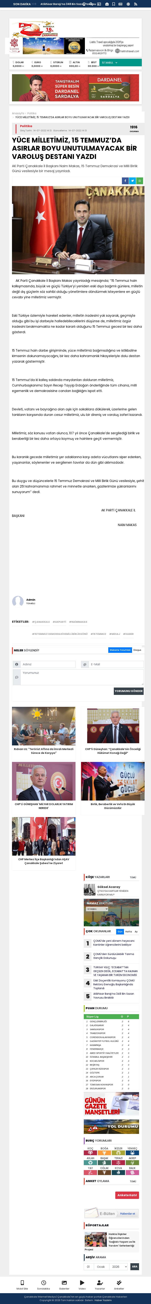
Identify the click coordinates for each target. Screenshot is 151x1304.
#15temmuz (98, 634)
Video (82, 1288)
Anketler (119, 1288)
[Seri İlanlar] (113, 4)
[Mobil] (84, 4)
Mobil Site (22, 1288)
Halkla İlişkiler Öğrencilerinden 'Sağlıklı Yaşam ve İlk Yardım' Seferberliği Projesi (110, 1241)
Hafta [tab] (128, 931)
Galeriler (64, 1288)
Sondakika (43, 1288)
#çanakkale (41, 622)
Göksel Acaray (108, 887)
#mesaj (114, 634)
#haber (128, 634)
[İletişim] (99, 4)
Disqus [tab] (137, 650)
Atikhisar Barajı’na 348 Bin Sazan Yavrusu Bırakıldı (110, 996)
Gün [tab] (120, 931)
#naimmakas (78, 622)
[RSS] (135, 4)
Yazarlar (100, 1288)
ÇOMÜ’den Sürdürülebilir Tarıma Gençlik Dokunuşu (110, 956)
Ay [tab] (136, 931)
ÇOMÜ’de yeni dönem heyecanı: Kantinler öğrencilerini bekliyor (111, 943)
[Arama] (91, 4)
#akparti (59, 622)
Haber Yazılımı (103, 1300)
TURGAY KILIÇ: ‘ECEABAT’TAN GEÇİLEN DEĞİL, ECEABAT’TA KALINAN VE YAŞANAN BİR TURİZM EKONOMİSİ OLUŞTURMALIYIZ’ (111, 971)
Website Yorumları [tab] (120, 650)
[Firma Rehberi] (106, 4)
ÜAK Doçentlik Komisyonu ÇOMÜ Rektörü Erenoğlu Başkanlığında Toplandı (110, 984)
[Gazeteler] (120, 4)
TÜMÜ (133, 877)
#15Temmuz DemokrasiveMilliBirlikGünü (60, 634)
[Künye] (128, 4)
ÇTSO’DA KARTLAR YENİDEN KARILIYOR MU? (112, 892)
